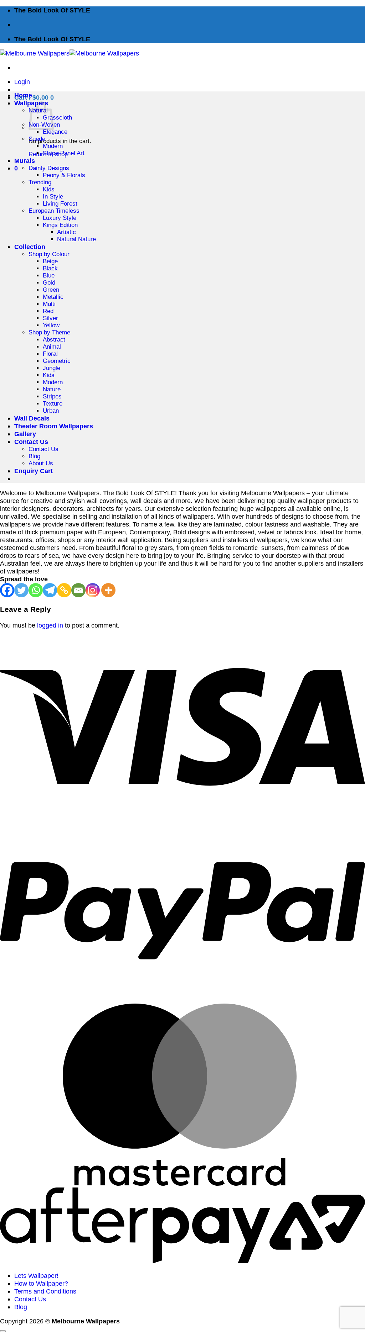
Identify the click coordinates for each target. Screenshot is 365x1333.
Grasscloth (57, 117)
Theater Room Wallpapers (53, 426)
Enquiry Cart (33, 471)
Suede (37, 139)
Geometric (57, 361)
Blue (49, 275)
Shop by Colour (49, 254)
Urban (51, 410)
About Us (41, 463)
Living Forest (60, 203)
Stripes (52, 396)
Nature (52, 389)
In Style (53, 196)
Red (48, 311)
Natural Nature (76, 239)
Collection (29, 246)
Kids (49, 189)
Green (51, 289)
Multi (49, 304)
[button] (22, 81)
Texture (52, 403)
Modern (53, 146)
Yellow (51, 325)
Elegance (55, 131)
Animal (52, 346)
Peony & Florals (64, 175)
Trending (40, 182)
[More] (108, 590)
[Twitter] (21, 590)
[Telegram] (50, 590)
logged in (50, 625)
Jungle (51, 368)
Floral (50, 353)
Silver (50, 318)
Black (50, 268)
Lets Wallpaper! (36, 1275)
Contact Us (31, 441)
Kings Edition (60, 225)
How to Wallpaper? (41, 1283)
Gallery (25, 434)
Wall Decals (32, 418)
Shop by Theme (49, 332)
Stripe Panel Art (63, 153)
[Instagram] (93, 590)
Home (23, 95)
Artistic (66, 232)
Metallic (53, 296)
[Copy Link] (64, 590)
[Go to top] (3, 1331)
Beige (50, 261)
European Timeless (54, 210)
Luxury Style (59, 218)
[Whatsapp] (36, 590)
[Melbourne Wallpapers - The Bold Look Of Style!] (69, 53)
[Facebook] (7, 590)
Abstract (54, 339)
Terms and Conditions (45, 1291)
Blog (34, 456)
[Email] (78, 590)
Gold (49, 282)
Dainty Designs (49, 168)
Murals (24, 160)
